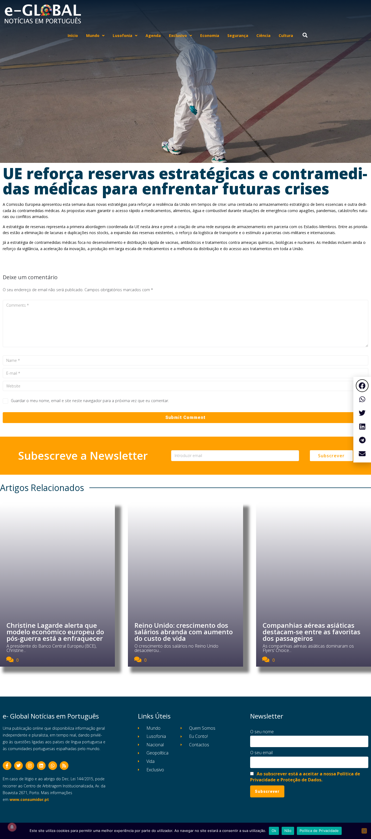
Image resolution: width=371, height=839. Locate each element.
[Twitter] (18, 765)
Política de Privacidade (319, 830)
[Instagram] (30, 765)
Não (287, 830)
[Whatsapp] (52, 765)
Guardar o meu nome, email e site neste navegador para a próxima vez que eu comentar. (90, 400)
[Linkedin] (41, 765)
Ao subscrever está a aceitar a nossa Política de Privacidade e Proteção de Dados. (305, 777)
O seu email (261, 753)
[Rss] (64, 765)
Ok (274, 830)
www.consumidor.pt (29, 799)
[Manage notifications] (12, 827)
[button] (362, 386)
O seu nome (262, 732)
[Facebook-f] (7, 765)
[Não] (364, 831)
